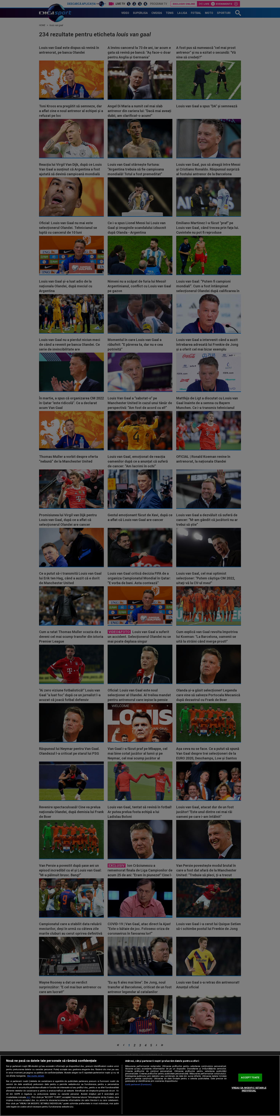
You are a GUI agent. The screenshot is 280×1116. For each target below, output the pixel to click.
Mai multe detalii (35, 1076)
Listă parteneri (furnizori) (138, 1084)
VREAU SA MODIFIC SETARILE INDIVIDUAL (249, 1089)
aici (28, 1097)
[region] (140, 1085)
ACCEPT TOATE (250, 1077)
